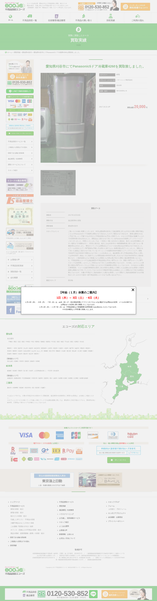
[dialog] (78, 300)
